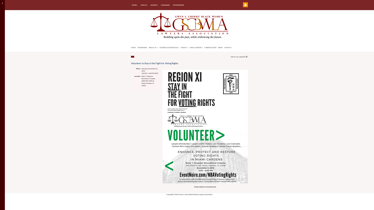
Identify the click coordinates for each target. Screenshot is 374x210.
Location (137, 76)
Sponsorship (178, 5)
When (138, 69)
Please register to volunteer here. (205, 187)
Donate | (154, 5)
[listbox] (239, 57)
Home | (134, 5)
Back (132, 57)
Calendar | (165, 5)
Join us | (144, 5)
